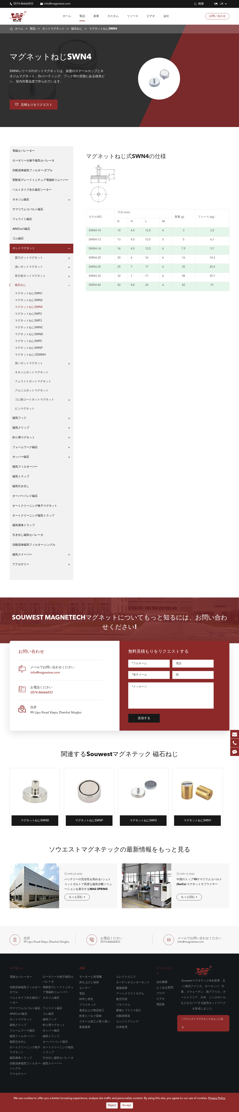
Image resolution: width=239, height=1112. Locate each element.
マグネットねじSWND (29, 334)
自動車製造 (123, 1016)
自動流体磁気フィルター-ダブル (32, 170)
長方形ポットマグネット (30, 276)
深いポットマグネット (29, 363)
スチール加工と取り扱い (94, 1021)
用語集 (160, 1004)
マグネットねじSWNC (29, 327)
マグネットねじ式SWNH (30, 354)
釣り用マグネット (23, 437)
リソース (132, 16)
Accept (126, 1105)
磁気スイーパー (22, 554)
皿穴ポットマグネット (29, 257)
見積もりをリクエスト (33, 104)
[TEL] (234, 743)
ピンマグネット (24, 408)
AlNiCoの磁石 (21, 229)
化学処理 (121, 1027)
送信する (144, 718)
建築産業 (121, 988)
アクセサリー (20, 564)
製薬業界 (84, 1027)
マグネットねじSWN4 (103, 28)
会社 (166, 16)
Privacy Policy (216, 1098)
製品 (82, 16)
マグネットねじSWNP (29, 348)
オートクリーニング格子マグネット (34, 506)
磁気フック (19, 418)
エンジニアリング (127, 1021)
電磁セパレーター (23, 151)
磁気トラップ (20, 476)
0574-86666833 (23, 3)
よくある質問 (164, 987)
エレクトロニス (126, 977)
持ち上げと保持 (89, 982)
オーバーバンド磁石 (25, 496)
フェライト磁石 (22, 219)
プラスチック (87, 1005)
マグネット (17, 968)
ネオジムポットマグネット (31, 372)
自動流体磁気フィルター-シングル (33, 545)
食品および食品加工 (91, 1010)
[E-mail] (234, 734)
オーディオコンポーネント (133, 982)
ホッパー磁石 (20, 457)
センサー (84, 988)
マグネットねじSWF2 (28, 314)
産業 (96, 16)
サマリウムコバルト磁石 (27, 209)
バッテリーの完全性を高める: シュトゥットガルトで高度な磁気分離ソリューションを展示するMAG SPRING (88, 884)
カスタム (113, 16)
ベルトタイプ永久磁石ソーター (32, 190)
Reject (112, 1105)
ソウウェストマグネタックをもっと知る (202, 1023)
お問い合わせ (217, 16)
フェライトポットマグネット (33, 381)
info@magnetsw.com (57, 3)
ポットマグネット (53, 28)
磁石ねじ (76, 28)
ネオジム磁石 (20, 199)
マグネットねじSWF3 (28, 320)
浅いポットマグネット (29, 267)
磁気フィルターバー (25, 467)
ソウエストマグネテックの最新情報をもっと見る (119, 850)
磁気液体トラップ (23, 525)
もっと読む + (77, 897)
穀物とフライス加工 (128, 1010)
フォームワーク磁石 (25, 447)
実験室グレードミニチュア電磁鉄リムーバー (40, 180)
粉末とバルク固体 (90, 1016)
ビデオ (151, 16)
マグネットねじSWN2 (29, 300)
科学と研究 (86, 999)
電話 (82, 993)
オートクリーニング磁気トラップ (33, 515)
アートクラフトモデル (130, 993)
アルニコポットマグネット (31, 390)
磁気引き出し (20, 486)
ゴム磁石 (18, 238)
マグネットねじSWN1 (29, 293)
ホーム (67, 16)
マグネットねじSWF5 (28, 341)
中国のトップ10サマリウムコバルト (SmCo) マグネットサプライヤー (199, 882)
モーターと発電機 (90, 977)
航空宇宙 (121, 999)
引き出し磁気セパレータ (27, 535)
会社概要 (162, 982)
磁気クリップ (20, 427)
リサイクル (123, 1005)
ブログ (160, 993)
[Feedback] (234, 751)
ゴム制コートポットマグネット (34, 399)
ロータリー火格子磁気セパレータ (33, 160)
